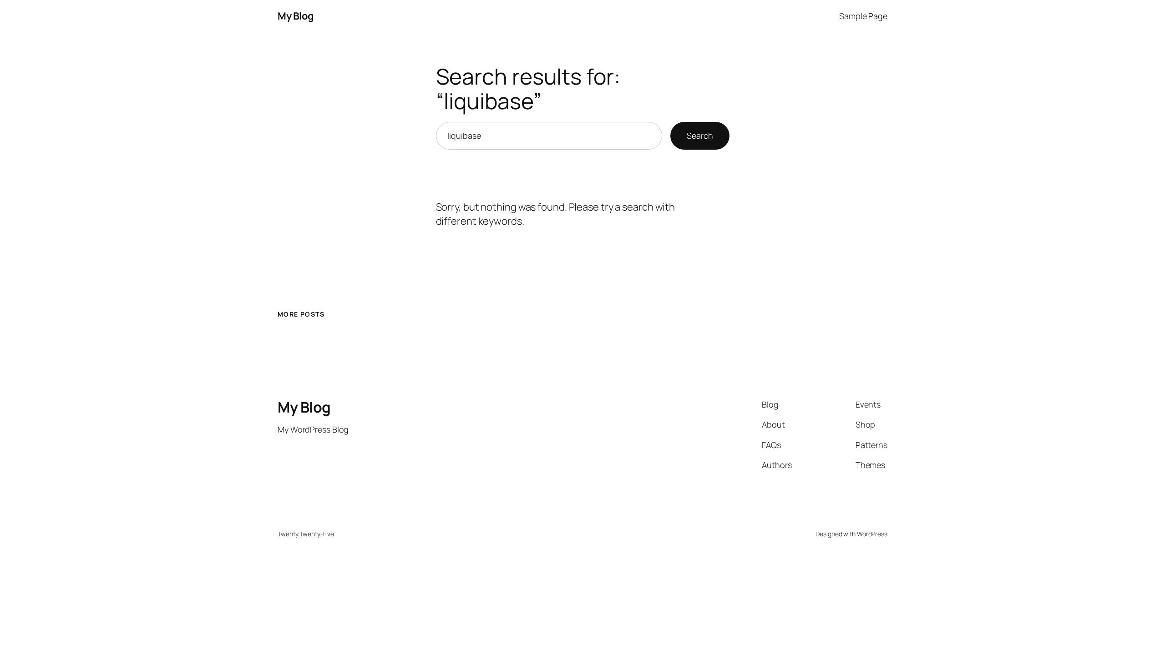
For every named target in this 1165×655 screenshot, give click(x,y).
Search (700, 135)
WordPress (872, 533)
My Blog (296, 16)
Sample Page (863, 15)
